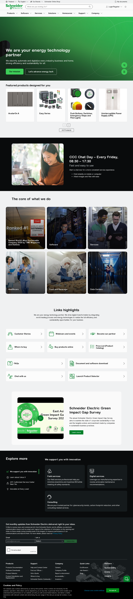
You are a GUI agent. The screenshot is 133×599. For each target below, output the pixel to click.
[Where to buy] (25, 341)
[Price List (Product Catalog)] (107, 341)
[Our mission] (14, 72)
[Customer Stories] (25, 328)
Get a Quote (35, 573)
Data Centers (96, 289)
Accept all (112, 590)
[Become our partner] (107, 328)
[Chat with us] (35, 371)
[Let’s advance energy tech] (41, 72)
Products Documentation (14, 567)
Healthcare (13, 289)
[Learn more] (76, 432)
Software (53, 245)
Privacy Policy (57, 533)
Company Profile (60, 570)
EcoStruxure (84, 567)
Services (94, 245)
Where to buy (35, 576)
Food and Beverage (58, 289)
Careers (58, 567)
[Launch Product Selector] (97, 371)
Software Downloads (13, 570)
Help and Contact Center (39, 567)
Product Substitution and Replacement (14, 577)
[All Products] (66, 130)
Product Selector (11, 573)
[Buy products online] (66, 341)
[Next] (68, 125)
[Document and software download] (97, 358)
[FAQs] (35, 358)
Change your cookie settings (94, 590)
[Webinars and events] (66, 328)
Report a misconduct (62, 573)
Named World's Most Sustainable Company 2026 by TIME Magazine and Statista (24, 242)
